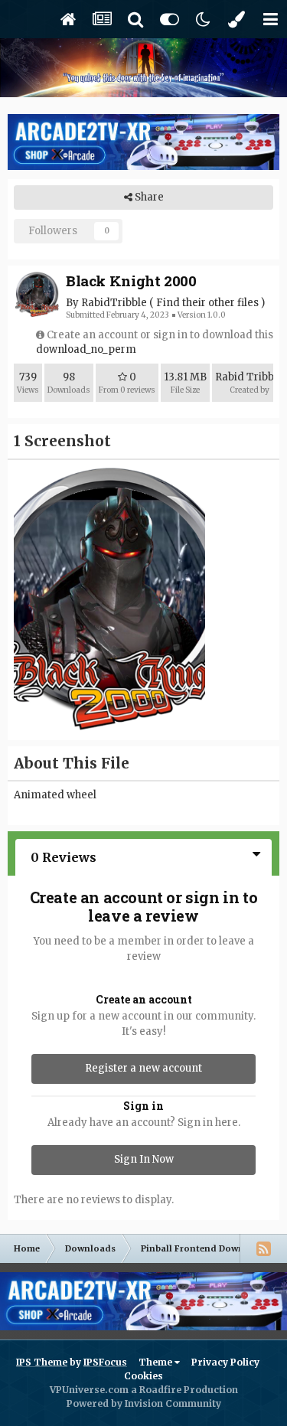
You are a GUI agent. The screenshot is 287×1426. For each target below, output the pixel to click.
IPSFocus (105, 1362)
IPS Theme (41, 1362)
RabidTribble (114, 302)
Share (148, 197)
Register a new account (143, 1068)
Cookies (143, 1376)
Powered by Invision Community (144, 1403)
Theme (156, 1362)
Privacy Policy (225, 1362)
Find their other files (207, 302)
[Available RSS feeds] (263, 1248)
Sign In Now (144, 1159)
